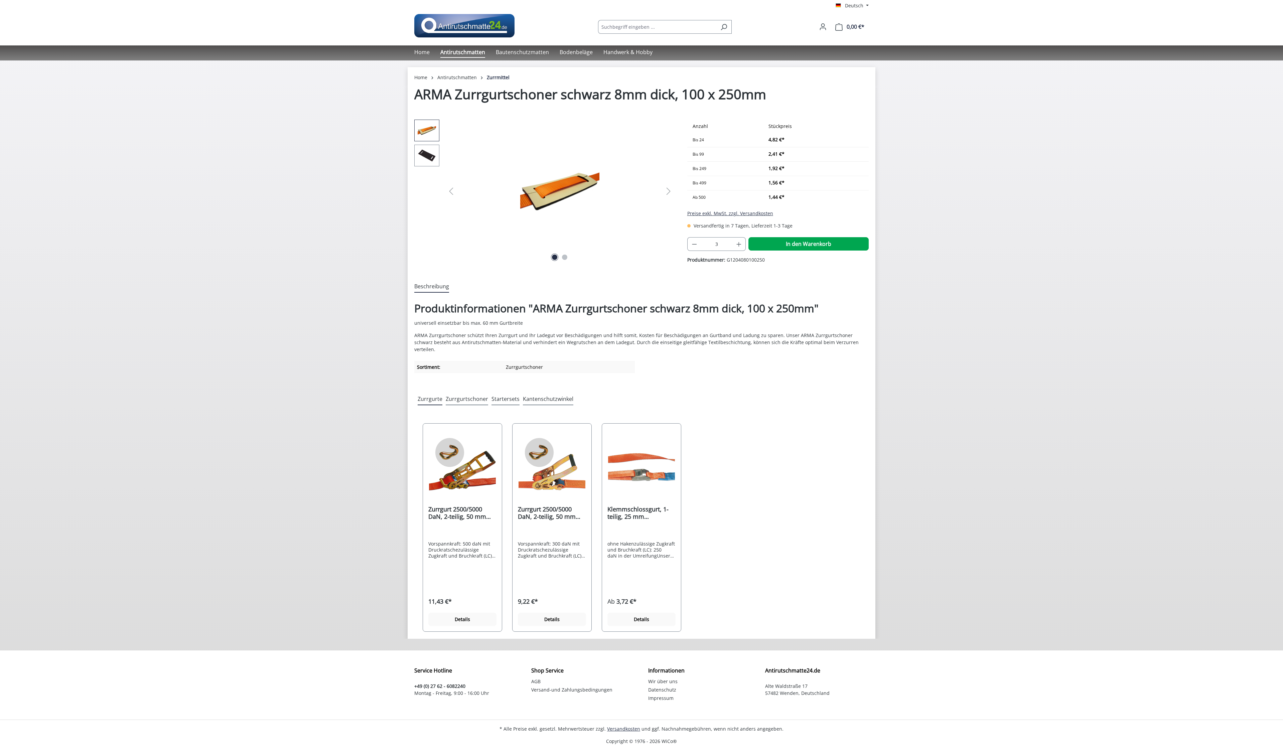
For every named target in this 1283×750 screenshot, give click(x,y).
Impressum (661, 698)
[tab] (431, 287)
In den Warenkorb (808, 244)
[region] (544, 191)
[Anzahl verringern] (694, 244)
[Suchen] (724, 27)
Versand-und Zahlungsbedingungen (571, 690)
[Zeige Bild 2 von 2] (564, 257)
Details (462, 619)
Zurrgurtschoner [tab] (467, 399)
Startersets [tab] (505, 399)
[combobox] (657, 27)
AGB (536, 681)
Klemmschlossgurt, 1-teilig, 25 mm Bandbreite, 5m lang (638, 512)
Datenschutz (662, 690)
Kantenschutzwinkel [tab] (548, 399)
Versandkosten (623, 729)
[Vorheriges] (451, 191)
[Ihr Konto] (823, 26)
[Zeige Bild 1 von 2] (554, 257)
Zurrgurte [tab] (430, 399)
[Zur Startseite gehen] (464, 25)
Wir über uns (663, 681)
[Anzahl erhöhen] (739, 244)
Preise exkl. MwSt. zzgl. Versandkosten (730, 213)
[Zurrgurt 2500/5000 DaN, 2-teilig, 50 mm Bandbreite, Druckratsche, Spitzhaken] (552, 467)
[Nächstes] (669, 191)
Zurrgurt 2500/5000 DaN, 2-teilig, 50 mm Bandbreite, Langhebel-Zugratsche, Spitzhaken (461, 512)
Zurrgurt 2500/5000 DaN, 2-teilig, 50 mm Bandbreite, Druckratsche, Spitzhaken (547, 512)
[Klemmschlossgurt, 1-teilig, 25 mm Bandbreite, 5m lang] (641, 467)
